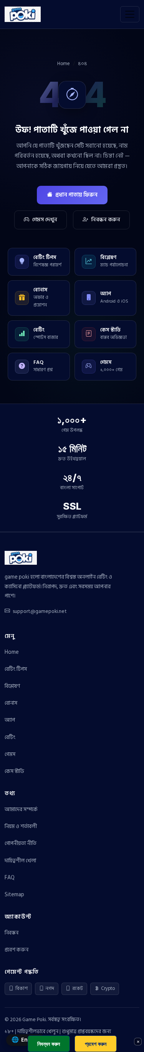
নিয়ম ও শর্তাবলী (21, 826)
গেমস (10, 754)
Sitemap (14, 894)
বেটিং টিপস (16, 669)
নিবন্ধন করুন (105, 219)
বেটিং (10, 737)
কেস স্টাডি (14, 771)
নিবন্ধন (11, 932)
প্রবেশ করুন (16, 949)
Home (63, 63)
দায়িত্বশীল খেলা (20, 860)
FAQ (10, 877)
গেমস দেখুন (44, 219)
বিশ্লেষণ (12, 686)
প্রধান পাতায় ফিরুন (76, 194)
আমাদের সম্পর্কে (21, 809)
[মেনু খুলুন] (129, 14)
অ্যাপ (10, 719)
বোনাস (11, 703)
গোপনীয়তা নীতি (20, 843)
